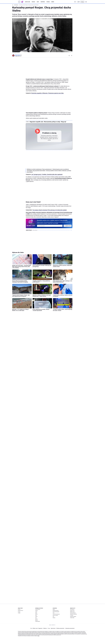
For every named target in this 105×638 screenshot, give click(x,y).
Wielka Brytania (37, 621)
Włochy (36, 614)
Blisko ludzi (27, 1)
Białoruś (36, 620)
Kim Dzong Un (72, 609)
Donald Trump (72, 610)
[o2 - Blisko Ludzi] (23, 2)
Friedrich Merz (72, 617)
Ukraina (36, 610)
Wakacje (54, 617)
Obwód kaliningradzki (56, 611)
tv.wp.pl (19, 611)
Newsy (54, 609)
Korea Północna (37, 609)
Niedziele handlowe (55, 610)
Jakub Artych (17, 55)
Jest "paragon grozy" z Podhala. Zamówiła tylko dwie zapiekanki (46, 174)
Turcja (36, 611)
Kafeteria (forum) (20, 610)
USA (36, 617)
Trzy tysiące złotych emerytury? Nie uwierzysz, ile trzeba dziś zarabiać (49, 210)
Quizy (38, 1)
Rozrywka (43, 1)
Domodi (19, 609)
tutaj (38, 635)
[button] (78, 1)
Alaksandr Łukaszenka (73, 614)
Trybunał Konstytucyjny (56, 614)
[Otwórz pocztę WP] (75, 2)
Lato (53, 616)
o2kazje (33, 1)
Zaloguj (82, 1)
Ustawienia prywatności (69, 628)
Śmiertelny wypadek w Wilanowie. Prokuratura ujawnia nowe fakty (47, 93)
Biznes (52, 1)
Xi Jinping (71, 615)
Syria (36, 615)
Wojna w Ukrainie (55, 615)
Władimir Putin (72, 611)
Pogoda (48, 1)
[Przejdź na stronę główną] (19, 2)
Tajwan (36, 616)
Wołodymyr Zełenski (73, 616)
